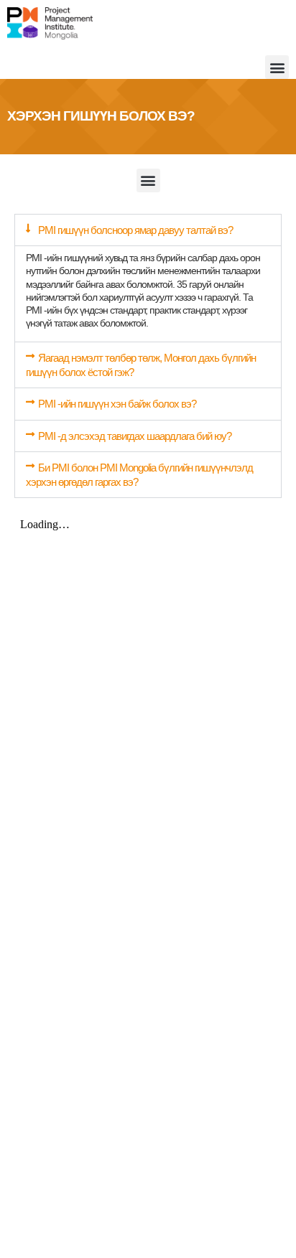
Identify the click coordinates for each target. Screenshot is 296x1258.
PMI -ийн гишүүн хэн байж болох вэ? (117, 404)
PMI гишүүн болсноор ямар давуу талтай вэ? (135, 230)
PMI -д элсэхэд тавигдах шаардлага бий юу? (134, 436)
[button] (277, 67)
